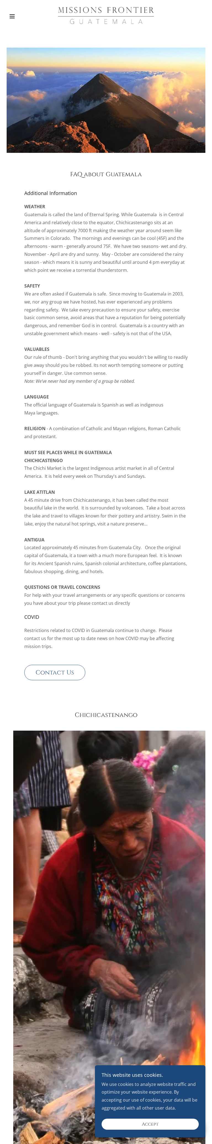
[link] (106, 15)
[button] (21, 16)
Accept (150, 1124)
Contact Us (55, 673)
